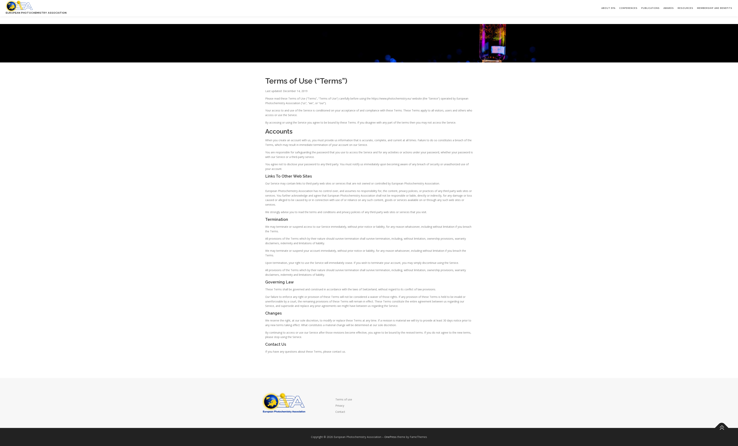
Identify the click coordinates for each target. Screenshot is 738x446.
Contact (340, 412)
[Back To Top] (722, 428)
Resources (685, 8)
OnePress (390, 437)
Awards (668, 8)
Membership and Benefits (714, 8)
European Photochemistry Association (36, 12)
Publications (650, 8)
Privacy (339, 405)
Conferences (628, 8)
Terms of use (343, 399)
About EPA (608, 8)
